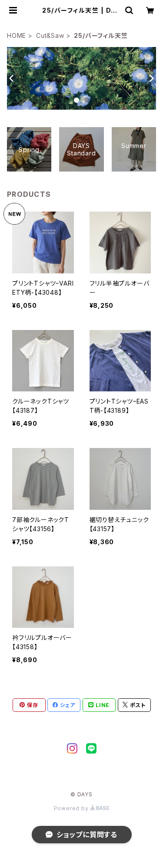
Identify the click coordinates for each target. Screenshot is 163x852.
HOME (16, 35)
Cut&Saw (50, 35)
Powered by (72, 808)
